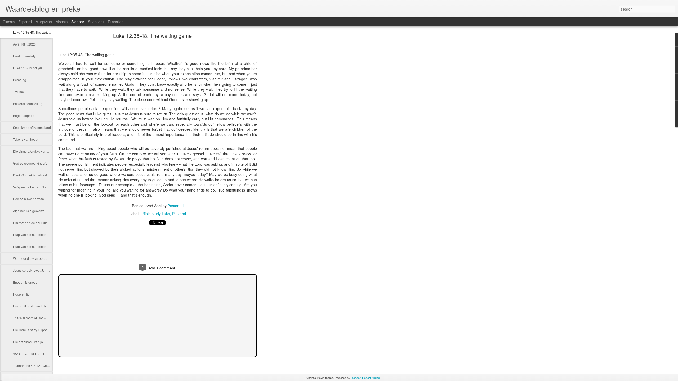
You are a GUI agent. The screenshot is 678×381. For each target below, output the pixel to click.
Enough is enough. (26, 282)
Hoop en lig (21, 294)
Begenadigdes (23, 115)
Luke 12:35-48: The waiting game (37, 32)
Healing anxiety (24, 56)
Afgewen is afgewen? (28, 210)
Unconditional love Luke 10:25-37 (37, 306)
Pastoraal (176, 205)
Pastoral (179, 213)
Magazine (43, 21)
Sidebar (77, 21)
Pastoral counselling (27, 103)
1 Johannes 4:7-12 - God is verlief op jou (42, 365)
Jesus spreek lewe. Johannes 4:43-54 (40, 270)
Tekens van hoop (25, 139)
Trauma (18, 91)
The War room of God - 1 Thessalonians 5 (43, 318)
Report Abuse (371, 377)
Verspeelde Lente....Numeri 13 (35, 187)
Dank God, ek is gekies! (30, 175)
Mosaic (62, 21)
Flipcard (25, 21)
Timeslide (116, 21)
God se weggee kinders (30, 163)
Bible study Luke (156, 213)
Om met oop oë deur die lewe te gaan (40, 222)
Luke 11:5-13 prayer (27, 68)
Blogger (355, 377)
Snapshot (96, 21)
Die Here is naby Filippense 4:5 (35, 330)
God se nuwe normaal (29, 199)
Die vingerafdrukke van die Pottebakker (41, 151)
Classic (9, 21)
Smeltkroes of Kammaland (32, 127)
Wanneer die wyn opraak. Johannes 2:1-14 (44, 258)
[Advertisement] (286, 117)
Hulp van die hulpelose (29, 234)
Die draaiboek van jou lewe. (33, 341)
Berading (19, 80)
